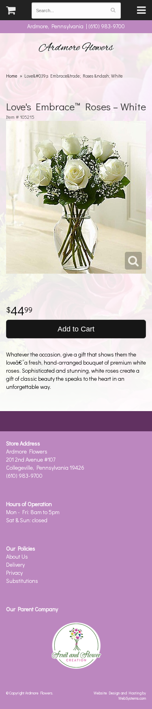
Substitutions (22, 581)
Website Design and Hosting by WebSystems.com (120, 695)
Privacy (14, 572)
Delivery (15, 564)
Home (11, 76)
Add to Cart (76, 329)
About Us (17, 556)
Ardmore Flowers (76, 47)
